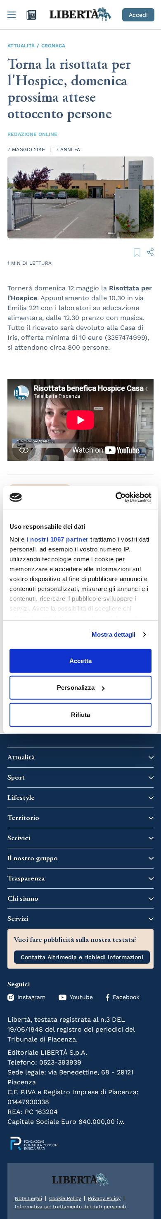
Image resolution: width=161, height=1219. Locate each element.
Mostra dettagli (114, 634)
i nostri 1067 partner (57, 539)
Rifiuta (80, 714)
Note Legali (28, 1198)
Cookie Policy (65, 1198)
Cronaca (53, 46)
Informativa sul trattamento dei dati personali (70, 1206)
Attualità (21, 46)
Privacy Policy (104, 1198)
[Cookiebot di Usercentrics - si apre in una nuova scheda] (116, 497)
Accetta (80, 660)
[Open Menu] (12, 15)
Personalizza (76, 687)
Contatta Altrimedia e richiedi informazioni (82, 957)
